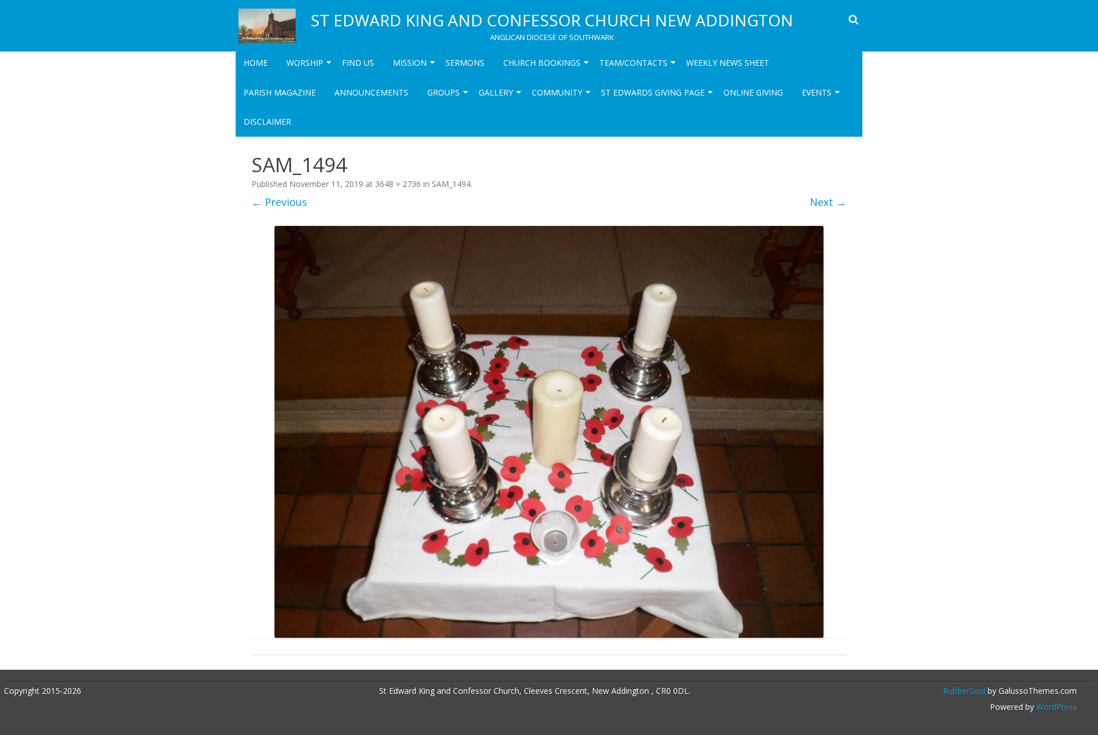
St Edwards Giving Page (653, 92)
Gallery (496, 92)
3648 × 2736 (398, 183)
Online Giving (753, 92)
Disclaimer (267, 121)
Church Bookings (541, 62)
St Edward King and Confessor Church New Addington (552, 20)
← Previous (279, 202)
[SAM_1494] (549, 432)
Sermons (464, 62)
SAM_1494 (451, 183)
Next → (828, 202)
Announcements (371, 92)
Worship (305, 62)
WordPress (1055, 706)
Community (557, 92)
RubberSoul (964, 690)
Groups (443, 92)
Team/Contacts (633, 62)
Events (817, 92)
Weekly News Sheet (727, 62)
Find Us (358, 62)
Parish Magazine (280, 92)
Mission (410, 62)
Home (256, 62)
